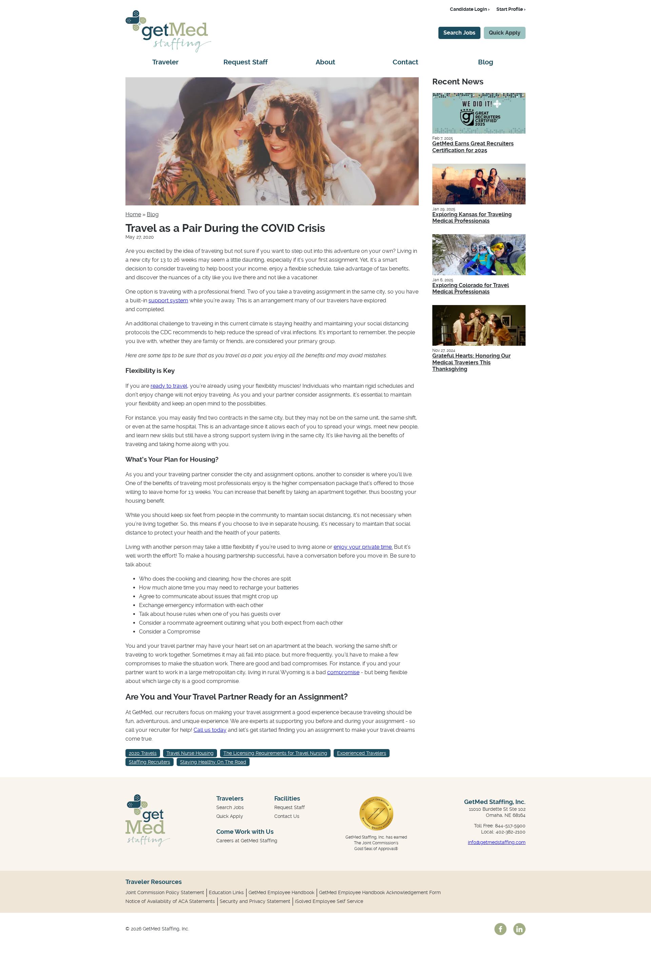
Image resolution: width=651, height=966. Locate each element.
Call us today (210, 730)
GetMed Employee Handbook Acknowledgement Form (380, 892)
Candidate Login (468, 9)
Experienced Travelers (361, 753)
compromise (343, 672)
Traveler (165, 62)
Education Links (226, 892)
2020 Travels (143, 753)
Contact (405, 62)
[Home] (168, 50)
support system (168, 300)
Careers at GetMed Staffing (246, 840)
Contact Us (286, 816)
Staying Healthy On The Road (213, 762)
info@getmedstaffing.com (497, 842)
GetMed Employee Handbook (281, 892)
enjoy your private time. (363, 547)
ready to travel (169, 386)
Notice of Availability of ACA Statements (170, 901)
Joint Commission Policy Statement (164, 892)
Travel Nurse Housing (190, 753)
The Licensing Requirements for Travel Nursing (275, 753)
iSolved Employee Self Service (329, 901)
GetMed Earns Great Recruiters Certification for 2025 (473, 146)
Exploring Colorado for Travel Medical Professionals (470, 288)
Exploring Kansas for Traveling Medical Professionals (472, 217)
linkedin (519, 929)
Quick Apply (504, 32)
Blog (485, 62)
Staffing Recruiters (149, 762)
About (325, 62)
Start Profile (509, 9)
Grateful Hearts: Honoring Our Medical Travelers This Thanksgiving (471, 362)
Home (133, 214)
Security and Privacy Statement (255, 901)
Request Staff (245, 62)
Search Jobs (459, 32)
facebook (500, 929)
